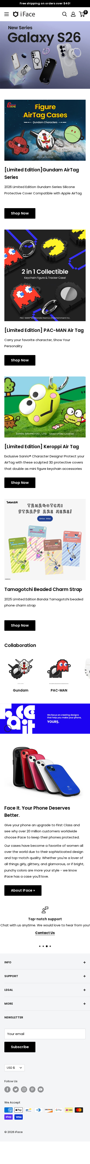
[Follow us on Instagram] (24, 1089)
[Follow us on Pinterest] (32, 1089)
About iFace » (23, 890)
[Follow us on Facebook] (7, 1089)
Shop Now (20, 213)
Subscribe (20, 1046)
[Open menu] (6, 14)
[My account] (73, 14)
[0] (82, 14)
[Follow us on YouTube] (41, 1089)
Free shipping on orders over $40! (45, 3)
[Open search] (64, 14)
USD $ (11, 1068)
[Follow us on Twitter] (16, 1089)
